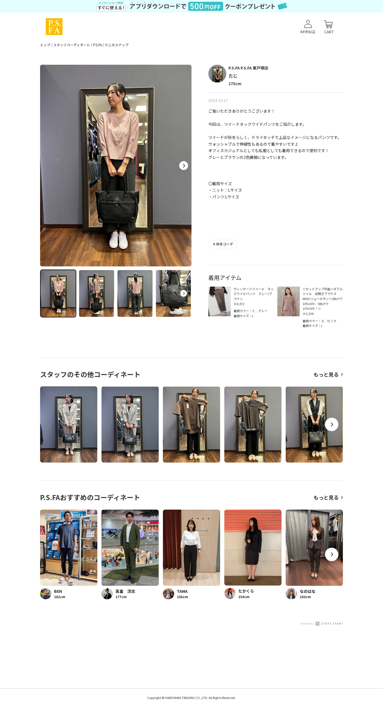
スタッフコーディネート (71, 44)
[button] (183, 165)
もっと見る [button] (326, 374)
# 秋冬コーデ (223, 243)
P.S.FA (97, 44)
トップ (45, 44)
